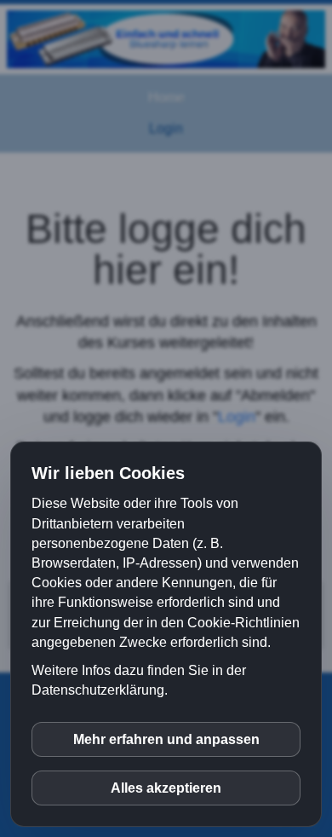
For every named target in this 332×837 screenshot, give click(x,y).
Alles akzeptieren (166, 788)
